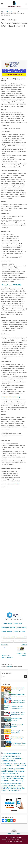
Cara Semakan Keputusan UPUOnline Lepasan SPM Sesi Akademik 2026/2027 (12, 758)
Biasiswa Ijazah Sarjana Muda (8, 627)
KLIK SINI (16, 484)
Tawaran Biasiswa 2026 (14, 6)
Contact (18, 833)
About (13, 833)
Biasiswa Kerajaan (21, 627)
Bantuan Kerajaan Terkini (13, 753)
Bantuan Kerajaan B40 (21, 637)
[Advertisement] (14, 45)
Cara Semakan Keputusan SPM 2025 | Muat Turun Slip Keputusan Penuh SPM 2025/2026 (13, 771)
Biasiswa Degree (18, 623)
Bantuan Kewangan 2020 (7, 641)
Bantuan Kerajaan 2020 (9, 637)
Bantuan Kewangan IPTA (20, 641)
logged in (9, 666)
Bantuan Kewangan (8, 623)
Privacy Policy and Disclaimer (14, 837)
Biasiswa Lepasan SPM (7, 631)
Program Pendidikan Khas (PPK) (11, 397)
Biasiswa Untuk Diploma (20, 631)
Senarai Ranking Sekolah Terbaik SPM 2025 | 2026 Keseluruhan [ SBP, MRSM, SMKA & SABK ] (13, 778)
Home (9, 833)
